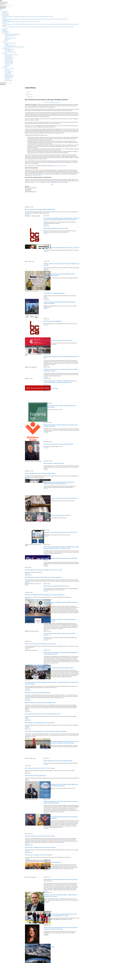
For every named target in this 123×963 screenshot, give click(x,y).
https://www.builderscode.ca (35, 175)
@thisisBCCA (61, 182)
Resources (5, 23)
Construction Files (34, 24)
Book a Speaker (15, 21)
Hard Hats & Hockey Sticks (39, 16)
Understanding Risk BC (7, 21)
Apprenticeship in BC (26, 24)
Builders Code (47, 16)
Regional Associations (41, 26)
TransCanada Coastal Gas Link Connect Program (57, 19)
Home (29, 91)
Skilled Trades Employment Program (10, 16)
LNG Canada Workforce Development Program (37, 19)
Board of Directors (20, 26)
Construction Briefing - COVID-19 (9, 24)
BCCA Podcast (19, 24)
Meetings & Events (6, 20)
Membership (5, 11)
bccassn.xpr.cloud (37, 182)
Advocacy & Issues (42, 24)
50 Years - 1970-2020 (7, 26)
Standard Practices (58, 24)
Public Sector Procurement (22, 19)
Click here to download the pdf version (52, 102)
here (55, 127)
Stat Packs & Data (66, 24)
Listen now (27, 771)
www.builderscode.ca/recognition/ (60, 165)
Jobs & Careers (6, 15)
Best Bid (15, 19)
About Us (4, 25)
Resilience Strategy (50, 24)
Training (4, 17)
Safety (52, 16)
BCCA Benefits (6, 14)
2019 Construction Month (35, 21)
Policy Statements (57, 26)
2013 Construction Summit (24, 21)
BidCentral (5, 12)
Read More (27, 214)
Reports (77, 24)
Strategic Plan (34, 26)
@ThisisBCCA (49, 182)
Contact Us (64, 26)
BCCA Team (14, 26)
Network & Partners (50, 26)
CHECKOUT (2, 4)
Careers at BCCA (69, 26)
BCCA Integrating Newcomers (24, 16)
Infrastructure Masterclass (8, 19)
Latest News (72, 24)
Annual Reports (28, 26)
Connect (31, 16)
